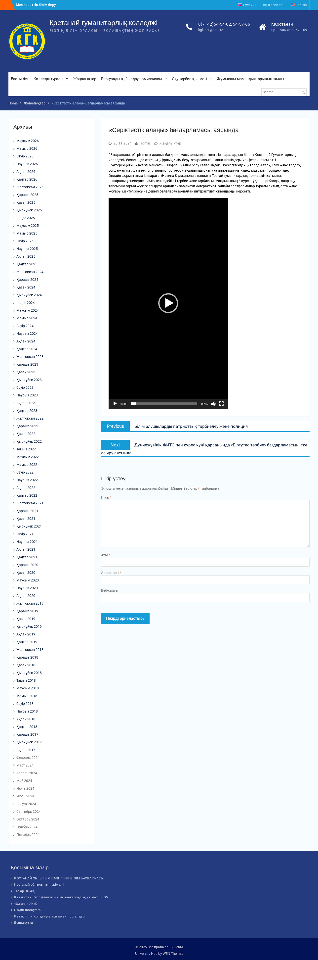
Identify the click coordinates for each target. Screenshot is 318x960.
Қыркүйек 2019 (29, 626)
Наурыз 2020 (27, 588)
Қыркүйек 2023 (29, 380)
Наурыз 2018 (27, 711)
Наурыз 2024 (27, 334)
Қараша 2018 (27, 657)
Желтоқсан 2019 (29, 603)
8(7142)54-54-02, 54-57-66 (224, 24)
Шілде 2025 (25, 218)
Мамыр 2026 (26, 148)
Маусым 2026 (27, 141)
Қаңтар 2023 (26, 411)
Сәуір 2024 (25, 326)
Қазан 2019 (25, 619)
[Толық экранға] (221, 403)
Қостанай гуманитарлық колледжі (103, 23)
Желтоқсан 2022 (29, 418)
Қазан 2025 (25, 202)
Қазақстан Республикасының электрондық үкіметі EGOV (61, 897)
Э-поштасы (111, 573)
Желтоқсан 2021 (29, 503)
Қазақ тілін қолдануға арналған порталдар (49, 916)
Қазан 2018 (25, 665)
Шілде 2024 (25, 303)
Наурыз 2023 (27, 395)
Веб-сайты (109, 590)
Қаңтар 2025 (26, 264)
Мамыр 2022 (26, 465)
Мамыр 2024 (26, 318)
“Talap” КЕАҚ (24, 891)
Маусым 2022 (27, 457)
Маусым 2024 (27, 310)
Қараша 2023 (27, 364)
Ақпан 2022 (25, 488)
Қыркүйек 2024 (29, 295)
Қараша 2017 (27, 734)
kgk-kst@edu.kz (210, 30)
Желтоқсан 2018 (29, 650)
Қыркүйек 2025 (29, 210)
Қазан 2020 (25, 573)
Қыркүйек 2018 (29, 673)
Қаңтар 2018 (26, 727)
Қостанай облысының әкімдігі (39, 884)
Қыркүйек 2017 (29, 742)
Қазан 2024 (25, 287)
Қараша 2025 (27, 195)
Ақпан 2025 (25, 256)
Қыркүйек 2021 (29, 526)
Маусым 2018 (27, 688)
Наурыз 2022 (27, 480)
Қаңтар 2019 (26, 642)
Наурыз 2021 (27, 542)
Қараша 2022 (27, 426)
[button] (168, 303)
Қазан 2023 (25, 372)
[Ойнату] (115, 403)
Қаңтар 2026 (26, 179)
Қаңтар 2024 (26, 349)
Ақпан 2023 (25, 403)
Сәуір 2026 (25, 156)
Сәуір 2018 (25, 704)
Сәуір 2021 (25, 534)
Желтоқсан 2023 (29, 357)
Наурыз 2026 (27, 164)
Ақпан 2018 (25, 719)
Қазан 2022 (25, 434)
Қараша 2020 (27, 565)
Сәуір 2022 (25, 472)
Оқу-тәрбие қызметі (189, 79)
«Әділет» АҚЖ (25, 904)
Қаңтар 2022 (26, 495)
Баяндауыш (23, 922)
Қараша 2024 (27, 280)
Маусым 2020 (27, 580)
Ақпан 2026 (25, 172)
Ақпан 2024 (25, 341)
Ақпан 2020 (25, 596)
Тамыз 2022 (26, 449)
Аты (105, 555)
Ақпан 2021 (25, 549)
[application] (168, 303)
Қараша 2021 (27, 511)
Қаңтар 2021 (26, 557)
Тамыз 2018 (26, 680)
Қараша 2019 (27, 611)
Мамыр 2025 (26, 233)
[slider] (164, 403)
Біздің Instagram (27, 910)
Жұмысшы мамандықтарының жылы (250, 79)
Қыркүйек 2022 (29, 441)
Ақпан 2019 (25, 634)
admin (145, 143)
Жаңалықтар (84, 79)
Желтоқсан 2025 (29, 187)
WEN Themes (173, 954)
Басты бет (20, 79)
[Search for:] (284, 92)
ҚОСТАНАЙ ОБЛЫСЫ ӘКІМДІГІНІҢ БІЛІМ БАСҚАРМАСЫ (59, 878)
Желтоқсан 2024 (29, 272)
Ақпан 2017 (25, 750)
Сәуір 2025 (25, 241)
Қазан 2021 (25, 519)
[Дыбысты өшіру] (213, 403)
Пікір (106, 497)
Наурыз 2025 (27, 249)
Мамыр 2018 (26, 696)
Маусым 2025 (27, 226)
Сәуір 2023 (25, 387)
